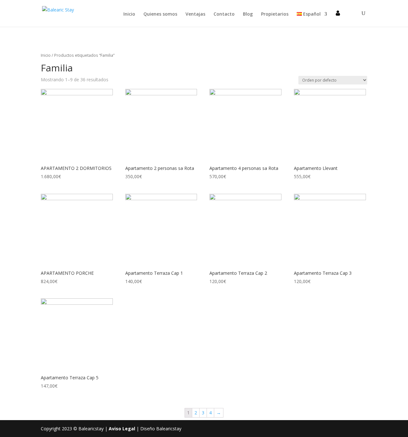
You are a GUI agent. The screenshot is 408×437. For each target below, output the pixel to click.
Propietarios (274, 14)
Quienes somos (160, 14)
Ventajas (195, 14)
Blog (248, 14)
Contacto (224, 14)
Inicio (129, 14)
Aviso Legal (122, 429)
